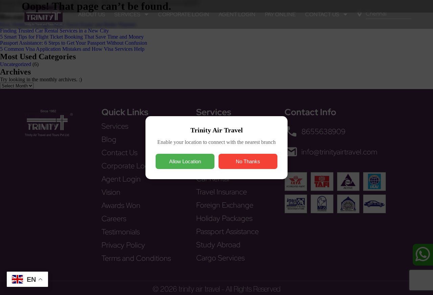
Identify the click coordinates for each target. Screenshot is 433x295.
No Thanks (248, 161)
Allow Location (185, 161)
